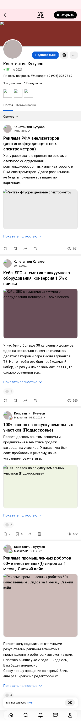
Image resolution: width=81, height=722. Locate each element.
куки (30, 702)
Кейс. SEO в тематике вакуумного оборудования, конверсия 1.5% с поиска (36, 278)
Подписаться (45, 55)
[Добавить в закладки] (15, 249)
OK (70, 703)
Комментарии (26, 105)
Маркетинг (21, 417)
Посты (8, 105)
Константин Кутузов (29, 127)
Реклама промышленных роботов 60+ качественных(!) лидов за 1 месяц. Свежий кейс (37, 563)
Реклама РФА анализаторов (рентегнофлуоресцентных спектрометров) (31, 143)
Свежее (8, 116)
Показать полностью (20, 236)
